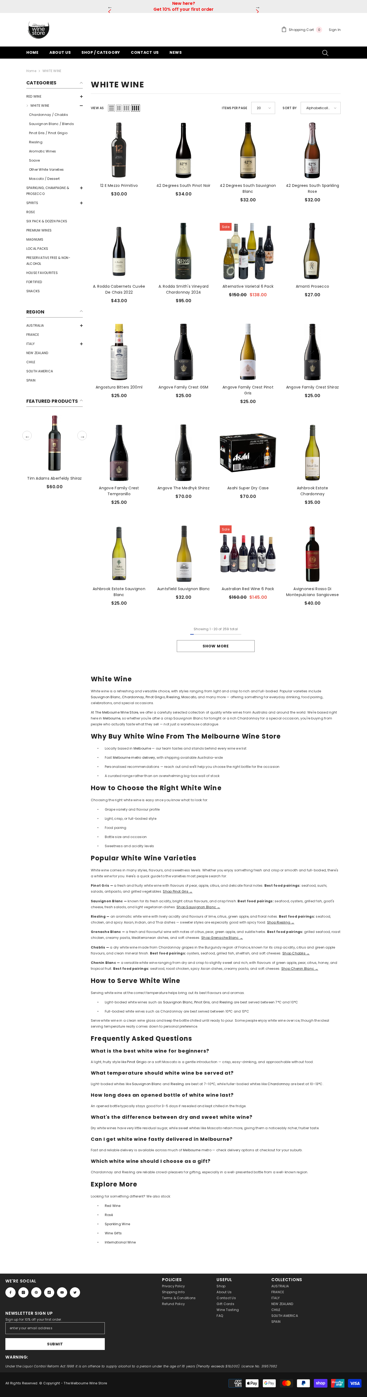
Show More (216, 646)
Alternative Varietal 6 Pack (248, 286)
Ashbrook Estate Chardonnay (312, 491)
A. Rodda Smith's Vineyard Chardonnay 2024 (184, 289)
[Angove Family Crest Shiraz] (312, 352)
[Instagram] (23, 1292)
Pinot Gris (202, 1002)
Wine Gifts (113, 1233)
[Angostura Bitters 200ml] (119, 352)
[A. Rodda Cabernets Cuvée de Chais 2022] (119, 251)
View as (97, 108)
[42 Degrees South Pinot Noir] (183, 150)
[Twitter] (75, 1292)
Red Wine (113, 1205)
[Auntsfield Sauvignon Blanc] (183, 553)
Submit (55, 1344)
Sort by (290, 108)
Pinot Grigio (155, 697)
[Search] (325, 52)
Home (31, 71)
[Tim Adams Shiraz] (54, 443)
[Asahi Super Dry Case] (248, 453)
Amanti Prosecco (312, 286)
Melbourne (111, 718)
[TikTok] (49, 1292)
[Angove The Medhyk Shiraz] (183, 453)
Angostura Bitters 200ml (119, 387)
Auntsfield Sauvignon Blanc (183, 588)
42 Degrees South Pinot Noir (183, 185)
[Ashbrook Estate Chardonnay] (312, 453)
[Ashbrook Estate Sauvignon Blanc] (119, 553)
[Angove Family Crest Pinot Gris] (248, 352)
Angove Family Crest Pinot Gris (248, 390)
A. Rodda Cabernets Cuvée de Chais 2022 (119, 289)
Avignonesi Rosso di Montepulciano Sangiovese (312, 591)
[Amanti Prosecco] (312, 251)
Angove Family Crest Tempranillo (119, 491)
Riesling (173, 697)
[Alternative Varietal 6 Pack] (248, 251)
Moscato (188, 697)
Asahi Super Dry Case (248, 488)
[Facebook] (10, 1292)
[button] (54, 96)
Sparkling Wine (117, 1224)
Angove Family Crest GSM (183, 387)
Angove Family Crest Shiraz (312, 387)
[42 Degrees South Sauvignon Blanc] (248, 150)
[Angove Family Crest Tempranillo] (119, 453)
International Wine (120, 1242)
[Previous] (109, 6)
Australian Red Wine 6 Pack (248, 588)
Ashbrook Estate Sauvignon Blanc (119, 591)
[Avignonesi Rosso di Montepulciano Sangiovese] (312, 553)
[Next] (257, 6)
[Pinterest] (36, 1292)
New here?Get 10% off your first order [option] (183, 6)
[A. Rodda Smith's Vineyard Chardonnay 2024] (183, 251)
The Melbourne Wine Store (116, 712)
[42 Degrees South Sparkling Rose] (312, 150)
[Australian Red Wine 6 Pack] (248, 553)
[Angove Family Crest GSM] (183, 352)
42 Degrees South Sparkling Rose (312, 188)
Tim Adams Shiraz (54, 478)
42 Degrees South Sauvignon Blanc (248, 188)
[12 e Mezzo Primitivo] (119, 150)
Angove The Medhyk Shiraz (183, 488)
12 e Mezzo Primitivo (119, 185)
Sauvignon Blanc (106, 697)
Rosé (109, 1215)
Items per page (234, 108)
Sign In (335, 29)
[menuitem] (54, 96)
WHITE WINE (51, 71)
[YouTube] (62, 1292)
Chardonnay (133, 697)
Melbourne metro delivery (133, 757)
